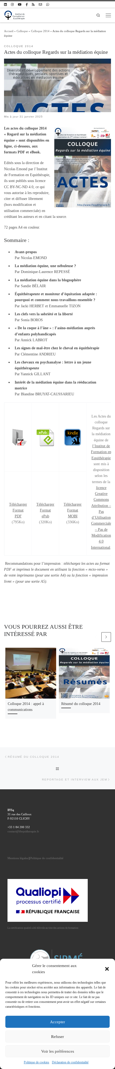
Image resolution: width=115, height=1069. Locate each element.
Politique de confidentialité (46, 858)
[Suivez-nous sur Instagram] (12, 4)
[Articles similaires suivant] (106, 637)
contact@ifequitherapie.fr (23, 831)
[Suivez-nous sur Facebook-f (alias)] (27, 4)
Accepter (57, 1022)
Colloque (22, 31)
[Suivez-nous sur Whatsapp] (47, 4)
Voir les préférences (57, 1051)
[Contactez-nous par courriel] (40, 4)
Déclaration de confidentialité (70, 1062)
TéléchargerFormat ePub (45, 510)
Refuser (57, 1036)
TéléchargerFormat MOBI (73, 510)
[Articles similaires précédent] (96, 637)
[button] (107, 969)
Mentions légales (17, 858)
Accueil (8, 31)
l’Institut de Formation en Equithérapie (101, 452)
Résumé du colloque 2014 (80, 704)
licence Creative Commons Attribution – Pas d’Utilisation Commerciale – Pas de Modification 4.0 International (101, 517)
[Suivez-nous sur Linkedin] (5, 4)
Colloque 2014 (40, 31)
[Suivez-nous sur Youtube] (19, 4)
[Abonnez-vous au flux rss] (33, 4)
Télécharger (18, 504)
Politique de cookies (36, 1062)
